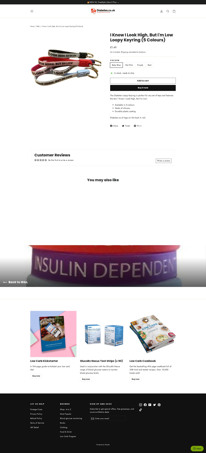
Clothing (63, 427)
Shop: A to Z (65, 409)
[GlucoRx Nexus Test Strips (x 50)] (103, 334)
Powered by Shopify (103, 445)
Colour (114, 60)
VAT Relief (34, 427)
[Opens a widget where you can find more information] (197, 449)
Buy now (36, 376)
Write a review (163, 160)
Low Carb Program (68, 436)
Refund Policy (36, 418)
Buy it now (143, 87)
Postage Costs (36, 409)
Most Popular (65, 414)
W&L (38, 26)
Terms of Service (37, 423)
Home (32, 26)
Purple (140, 65)
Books (62, 423)
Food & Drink (66, 431)
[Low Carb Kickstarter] (53, 334)
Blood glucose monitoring (71, 418)
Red (149, 65)
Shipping (124, 52)
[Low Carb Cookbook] (153, 334)
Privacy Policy (36, 414)
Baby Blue (116, 65)
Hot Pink (129, 65)
